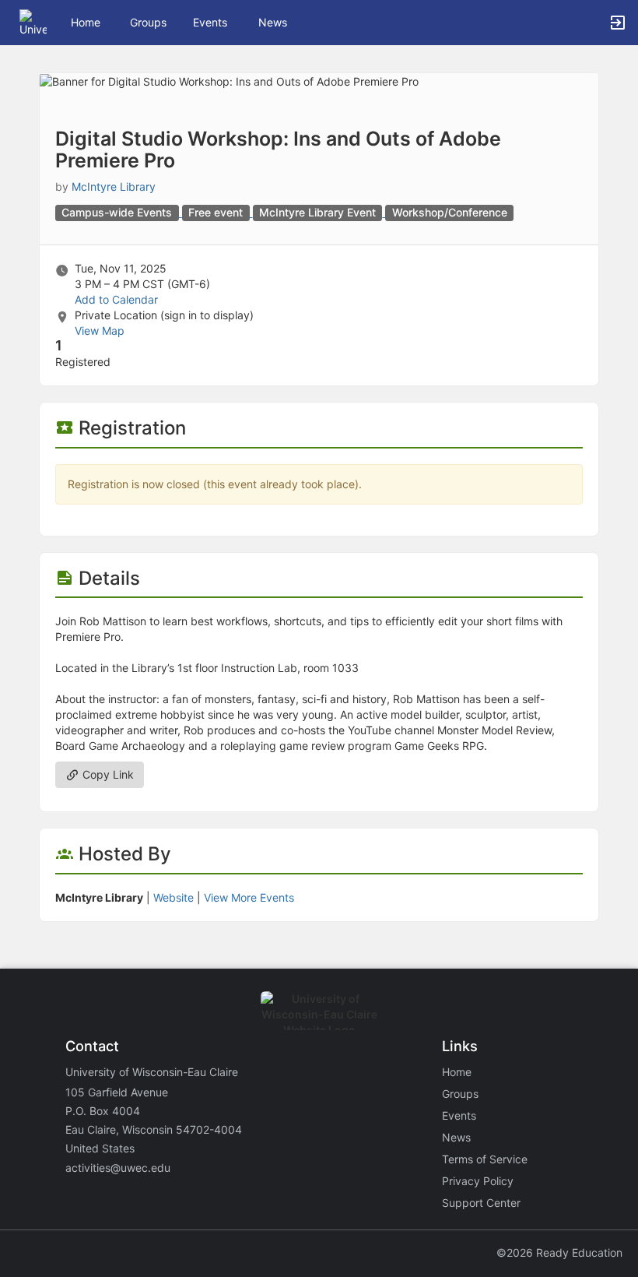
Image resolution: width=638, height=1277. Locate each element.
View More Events (249, 897)
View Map (99, 330)
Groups (148, 22)
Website (173, 897)
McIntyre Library (114, 186)
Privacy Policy (478, 1180)
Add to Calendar (116, 299)
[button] (33, 21)
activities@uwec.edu (117, 1167)
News (272, 22)
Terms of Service (485, 1159)
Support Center (481, 1202)
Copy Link (106, 774)
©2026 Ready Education (559, 1252)
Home (456, 1071)
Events (210, 22)
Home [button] (85, 22)
